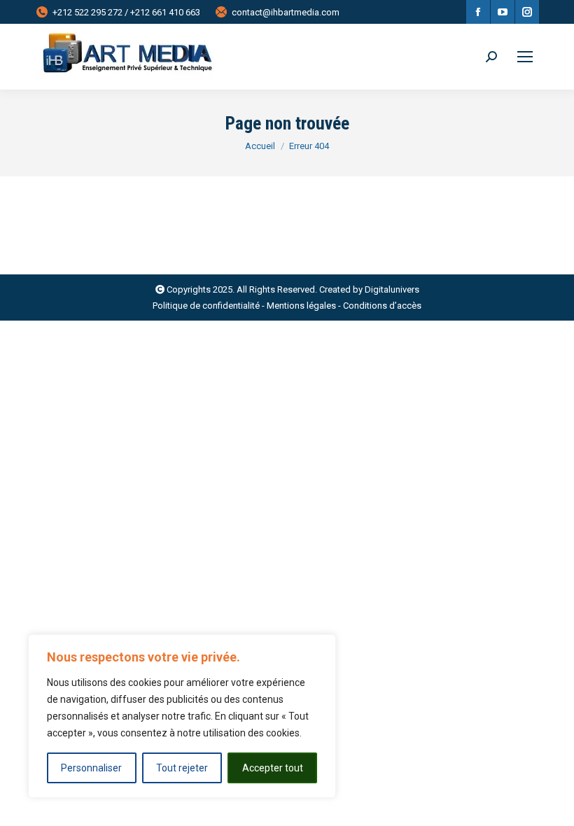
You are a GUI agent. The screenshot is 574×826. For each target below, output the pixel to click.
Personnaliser (91, 768)
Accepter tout (272, 768)
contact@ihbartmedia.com (286, 12)
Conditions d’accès (382, 305)
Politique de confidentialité (206, 305)
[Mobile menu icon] (525, 57)
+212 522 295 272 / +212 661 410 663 (126, 12)
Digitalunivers (392, 289)
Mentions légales (301, 305)
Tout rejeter (182, 768)
